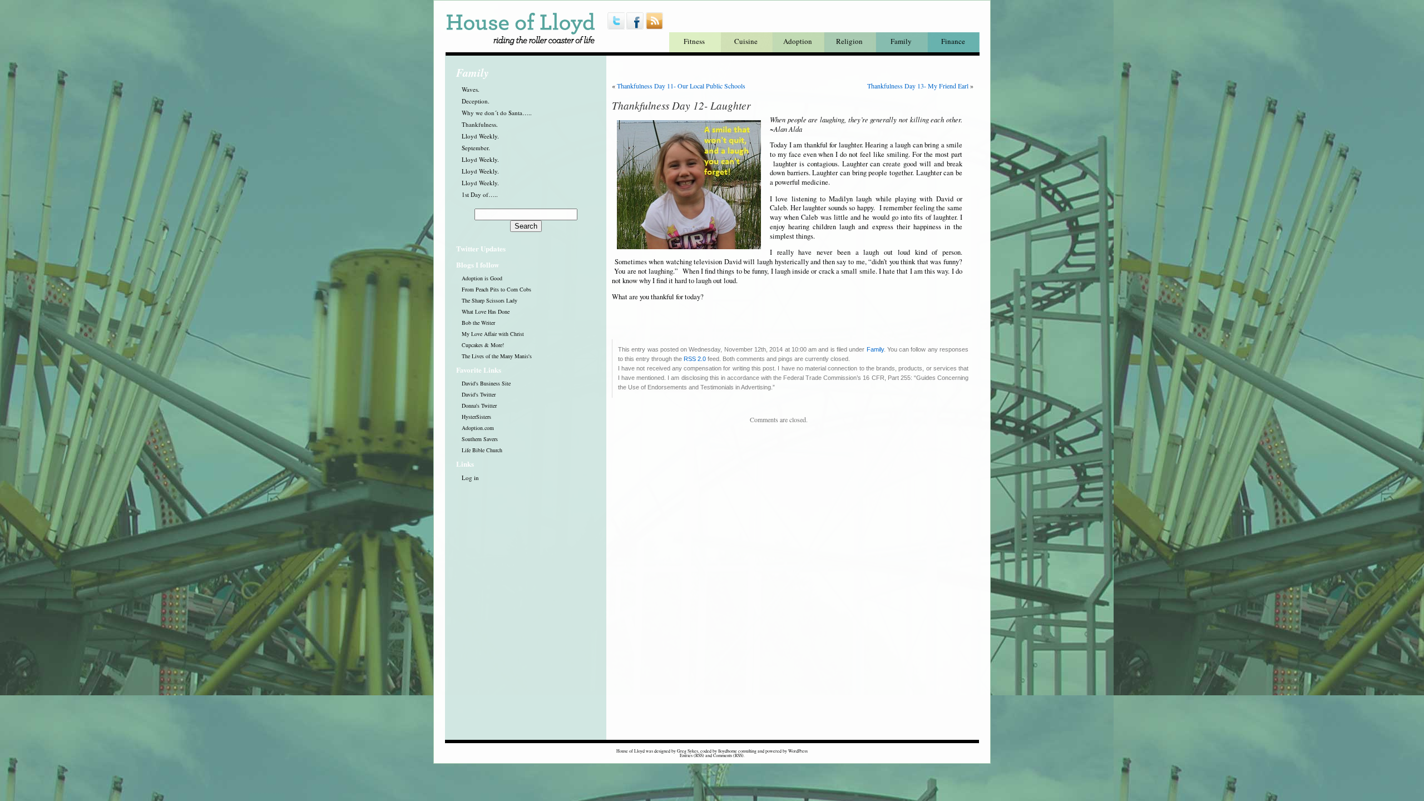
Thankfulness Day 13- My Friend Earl (917, 85)
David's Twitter (479, 394)
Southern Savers (480, 439)
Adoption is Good (482, 278)
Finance (953, 41)
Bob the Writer (478, 323)
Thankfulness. (480, 124)
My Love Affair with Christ (493, 334)
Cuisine (746, 41)
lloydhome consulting (737, 751)
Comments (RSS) (728, 755)
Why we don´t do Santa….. (497, 112)
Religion (849, 41)
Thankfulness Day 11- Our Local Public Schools (681, 85)
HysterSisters (476, 417)
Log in (470, 477)
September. (476, 148)
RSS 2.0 (695, 358)
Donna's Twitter (479, 405)
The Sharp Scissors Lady (489, 300)
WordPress (798, 751)
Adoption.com (478, 428)
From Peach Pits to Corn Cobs (496, 289)
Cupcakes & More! (483, 345)
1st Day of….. (480, 194)
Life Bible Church (482, 450)
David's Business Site (486, 383)
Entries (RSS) (692, 755)
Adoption (797, 41)
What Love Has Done (486, 311)
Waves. (470, 89)
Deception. (476, 101)
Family (901, 41)
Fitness (694, 41)
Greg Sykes (687, 751)
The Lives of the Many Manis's (497, 356)
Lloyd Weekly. (480, 136)
